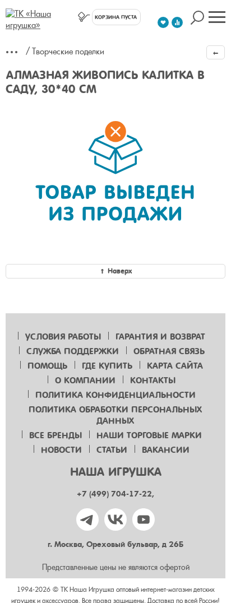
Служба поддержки (72, 351)
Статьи (111, 450)
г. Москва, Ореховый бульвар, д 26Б (115, 544)
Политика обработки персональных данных (115, 415)
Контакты (152, 380)
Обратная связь (169, 351)
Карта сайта (175, 366)
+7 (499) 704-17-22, (115, 494)
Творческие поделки (68, 51)
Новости (61, 450)
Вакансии (166, 450)
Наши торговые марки (149, 435)
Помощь (47, 366)
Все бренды (55, 435)
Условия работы (63, 337)
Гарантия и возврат (160, 337)
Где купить (107, 366)
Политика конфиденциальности (115, 395)
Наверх (120, 271)
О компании (85, 380)
